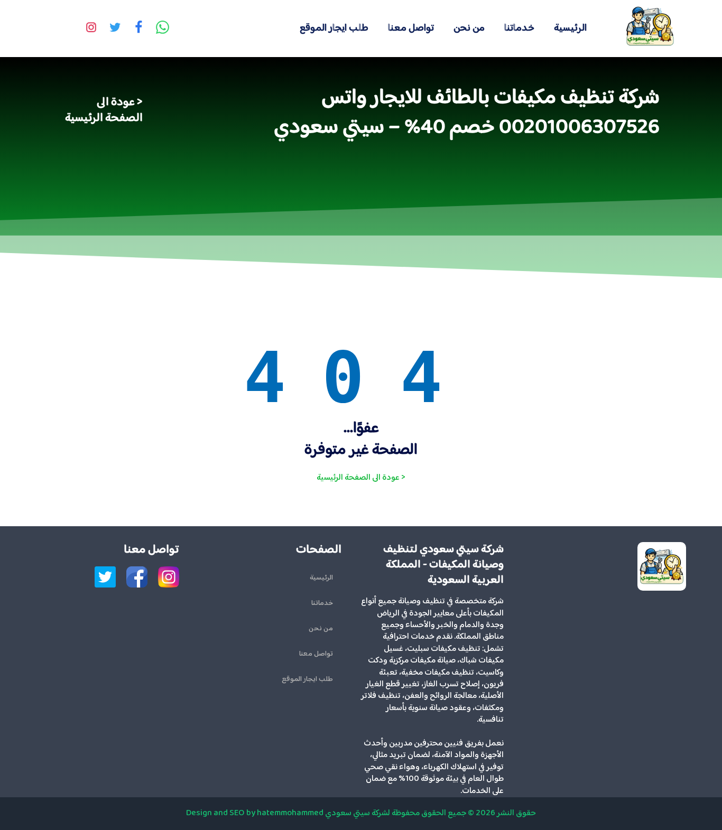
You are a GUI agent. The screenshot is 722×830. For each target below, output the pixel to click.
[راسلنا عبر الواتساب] (162, 28)
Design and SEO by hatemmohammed (254, 813)
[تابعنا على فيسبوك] (138, 28)
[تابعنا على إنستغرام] (90, 28)
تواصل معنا (411, 28)
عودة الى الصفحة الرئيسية (104, 110)
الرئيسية (570, 28)
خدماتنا (519, 28)
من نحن (469, 28)
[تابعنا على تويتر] (114, 28)
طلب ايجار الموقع (334, 28)
